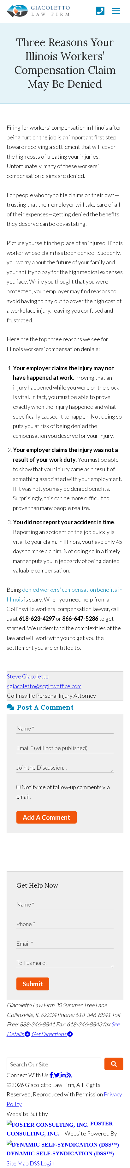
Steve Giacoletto (28, 676)
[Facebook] (52, 1074)
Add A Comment (46, 817)
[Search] (113, 1064)
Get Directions (49, 1033)
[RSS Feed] (69, 1074)
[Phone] (100, 11)
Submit (33, 984)
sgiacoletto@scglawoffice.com (44, 686)
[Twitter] (57, 1074)
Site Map (18, 1163)
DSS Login (42, 1163)
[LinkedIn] (64, 1074)
